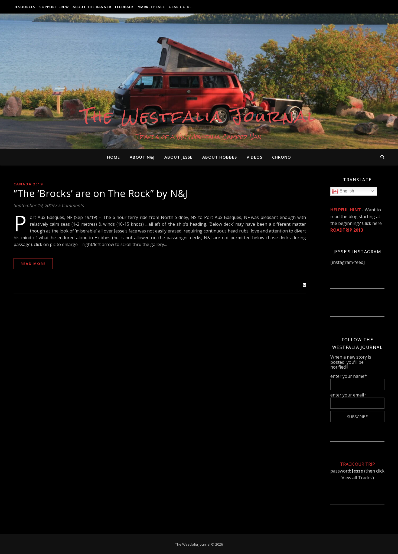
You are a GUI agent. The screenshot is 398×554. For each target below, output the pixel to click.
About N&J (142, 157)
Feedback (124, 6)
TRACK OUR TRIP (357, 464)
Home (113, 157)
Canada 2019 (28, 184)
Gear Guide (180, 6)
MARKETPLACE (151, 6)
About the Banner (92, 6)
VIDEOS (254, 157)
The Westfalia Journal (199, 116)
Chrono (281, 157)
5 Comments (71, 205)
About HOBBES (219, 157)
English (346, 191)
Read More (33, 263)
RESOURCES (24, 6)
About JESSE (178, 157)
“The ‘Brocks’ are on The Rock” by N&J (101, 193)
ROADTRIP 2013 (346, 230)
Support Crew (54, 6)
